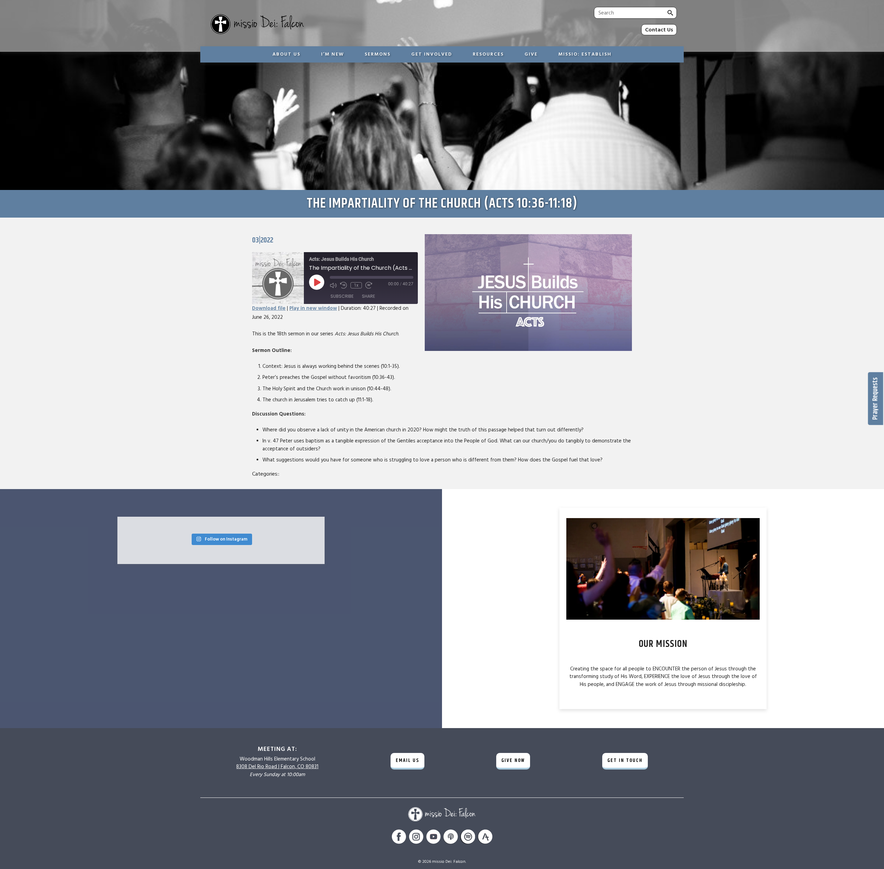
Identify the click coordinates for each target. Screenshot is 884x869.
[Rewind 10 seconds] (343, 285)
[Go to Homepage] (316, 25)
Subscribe (342, 296)
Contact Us (659, 30)
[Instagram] (416, 838)
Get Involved (431, 54)
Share (368, 296)
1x (356, 285)
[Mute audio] (333, 285)
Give (531, 54)
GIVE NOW (513, 760)
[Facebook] (398, 838)
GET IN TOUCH (625, 760)
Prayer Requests (875, 399)
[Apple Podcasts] (450, 838)
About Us (286, 54)
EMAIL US (407, 760)
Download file (269, 308)
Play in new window (313, 308)
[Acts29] (485, 838)
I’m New (332, 54)
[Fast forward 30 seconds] (368, 285)
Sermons (378, 54)
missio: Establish (585, 54)
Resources (488, 54)
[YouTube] (433, 838)
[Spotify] (468, 838)
